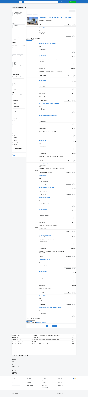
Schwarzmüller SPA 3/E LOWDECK (45, 197)
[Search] (24, 1)
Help (12, 382)
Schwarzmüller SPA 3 (42, 27)
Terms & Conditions (30, 380)
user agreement (44, 41)
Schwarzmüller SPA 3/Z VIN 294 (44, 127)
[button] (73, 25)
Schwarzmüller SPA (42, 55)
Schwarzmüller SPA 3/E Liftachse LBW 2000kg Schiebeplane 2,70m (50, 307)
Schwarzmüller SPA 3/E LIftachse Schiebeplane (47, 43)
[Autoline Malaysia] (15, 1)
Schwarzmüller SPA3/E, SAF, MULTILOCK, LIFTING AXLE (49, 103)
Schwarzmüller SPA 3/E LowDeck (45, 235)
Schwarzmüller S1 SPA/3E (16, 335)
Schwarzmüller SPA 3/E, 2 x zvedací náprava (46, 187)
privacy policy (38, 41)
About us (13, 380)
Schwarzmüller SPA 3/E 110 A (44, 163)
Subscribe (29, 40)
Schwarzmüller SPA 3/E (43, 92)
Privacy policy (29, 382)
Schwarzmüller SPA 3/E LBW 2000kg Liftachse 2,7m (48, 115)
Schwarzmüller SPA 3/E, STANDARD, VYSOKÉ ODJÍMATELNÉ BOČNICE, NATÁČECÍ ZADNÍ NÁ (55, 17)
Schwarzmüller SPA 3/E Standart (44, 259)
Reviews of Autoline (30, 385)
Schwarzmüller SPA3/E (43, 80)
